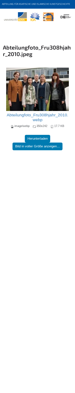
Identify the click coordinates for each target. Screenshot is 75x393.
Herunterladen (38, 138)
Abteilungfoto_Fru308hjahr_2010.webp (37, 117)
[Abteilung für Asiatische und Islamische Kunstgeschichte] (29, 17)
